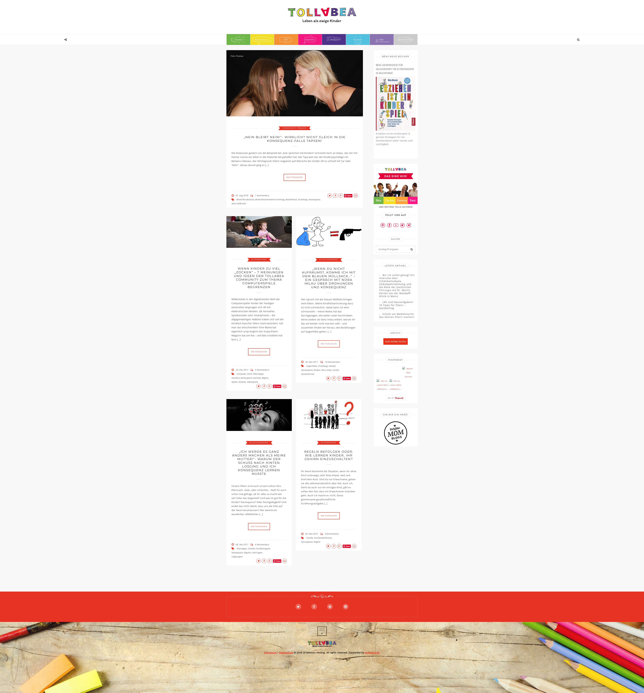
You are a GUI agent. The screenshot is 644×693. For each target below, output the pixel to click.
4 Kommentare (262, 544)
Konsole (257, 377)
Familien (235, 377)
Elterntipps (262, 39)
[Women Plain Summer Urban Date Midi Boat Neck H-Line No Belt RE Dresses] (408, 373)
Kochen (310, 39)
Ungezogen (236, 556)
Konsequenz (314, 199)
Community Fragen (294, 128)
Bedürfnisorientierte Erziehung (269, 199)
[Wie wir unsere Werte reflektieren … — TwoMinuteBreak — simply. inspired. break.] (383, 385)
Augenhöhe (311, 366)
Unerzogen (257, 552)
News (238, 39)
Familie (251, 548)
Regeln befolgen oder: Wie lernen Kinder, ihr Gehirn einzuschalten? (328, 455)
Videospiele (252, 381)
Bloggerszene (328, 260)
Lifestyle (334, 39)
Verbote (242, 381)
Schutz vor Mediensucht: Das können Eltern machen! (396, 316)
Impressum (270, 652)
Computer (241, 373)
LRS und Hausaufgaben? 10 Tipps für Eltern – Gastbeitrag (396, 305)
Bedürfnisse (291, 199)
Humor (357, 39)
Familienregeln (263, 548)
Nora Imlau (326, 370)
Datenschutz (406, 39)
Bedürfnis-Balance (245, 199)
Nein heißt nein (238, 203)
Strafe (336, 370)
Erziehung (303, 199)
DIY (286, 39)
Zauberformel (307, 374)
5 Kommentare (262, 369)
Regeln (265, 377)
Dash (249, 373)
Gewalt (332, 366)
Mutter (317, 370)
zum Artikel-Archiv (395, 341)
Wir (382, 39)
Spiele (234, 381)
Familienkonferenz (323, 537)
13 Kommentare (332, 362)
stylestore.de (372, 652)
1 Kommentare (262, 195)
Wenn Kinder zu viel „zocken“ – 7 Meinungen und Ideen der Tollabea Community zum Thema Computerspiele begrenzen (259, 278)
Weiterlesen (294, 177)
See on (391, 397)
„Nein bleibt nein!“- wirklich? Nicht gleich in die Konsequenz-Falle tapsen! (294, 139)
